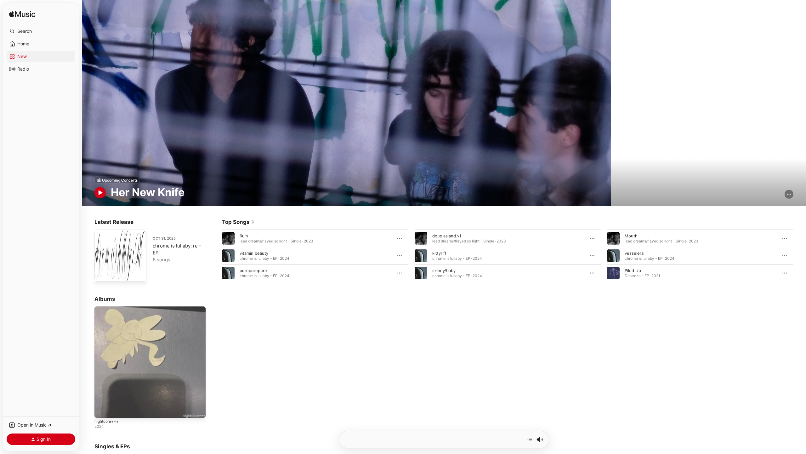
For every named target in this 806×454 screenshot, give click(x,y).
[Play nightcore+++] (102, 410)
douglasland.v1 (446, 235)
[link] (238, 221)
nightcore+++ (108, 308)
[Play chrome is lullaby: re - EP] (102, 273)
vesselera (634, 253)
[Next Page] (799, 255)
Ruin (244, 235)
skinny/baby (444, 270)
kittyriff (439, 253)
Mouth (631, 235)
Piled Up (633, 270)
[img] (22, 14)
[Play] (100, 192)
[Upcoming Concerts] (117, 180)
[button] (41, 31)
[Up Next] (530, 439)
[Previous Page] (215, 255)
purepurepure (253, 270)
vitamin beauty (254, 253)
